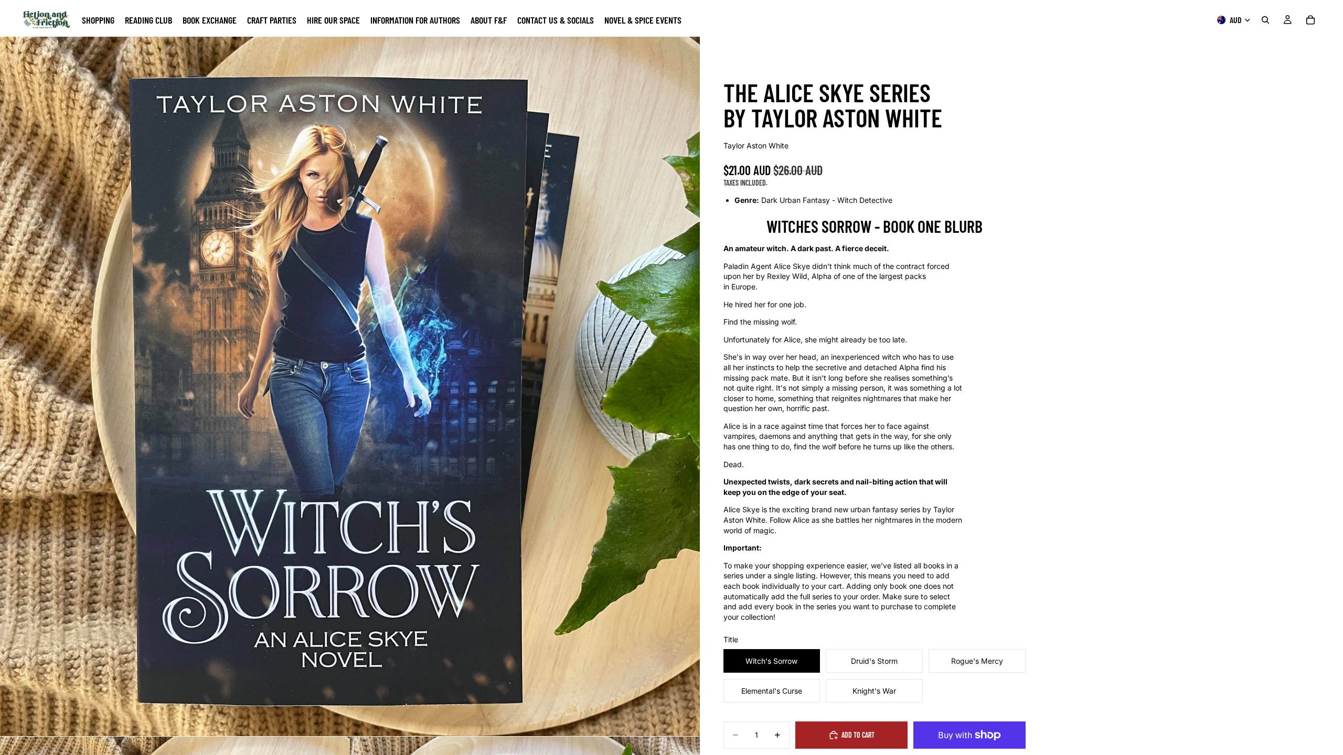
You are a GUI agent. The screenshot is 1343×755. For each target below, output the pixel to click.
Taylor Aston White (755, 145)
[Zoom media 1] (350, 386)
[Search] (1265, 19)
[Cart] (1310, 19)
